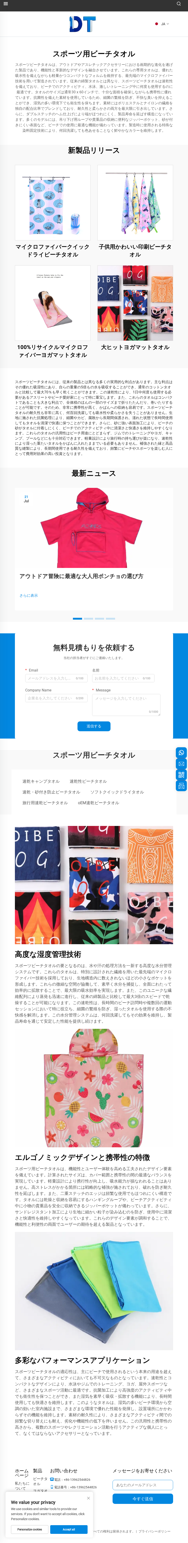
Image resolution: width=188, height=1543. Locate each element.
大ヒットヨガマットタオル (135, 347)
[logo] (83, 24)
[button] (77, 619)
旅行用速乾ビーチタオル (45, 802)
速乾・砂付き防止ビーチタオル (51, 792)
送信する (94, 726)
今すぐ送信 (143, 1498)
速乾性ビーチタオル (88, 781)
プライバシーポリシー (154, 1531)
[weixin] (181, 774)
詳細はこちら (53, 202)
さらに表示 (28, 595)
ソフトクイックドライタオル (117, 792)
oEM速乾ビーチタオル (98, 802)
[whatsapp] (181, 752)
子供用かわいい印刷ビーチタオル (135, 251)
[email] (181, 763)
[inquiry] (181, 785)
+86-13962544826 (77, 1479)
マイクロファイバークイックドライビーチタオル (53, 251)
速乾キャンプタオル (41, 781)
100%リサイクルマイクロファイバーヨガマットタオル (52, 351)
